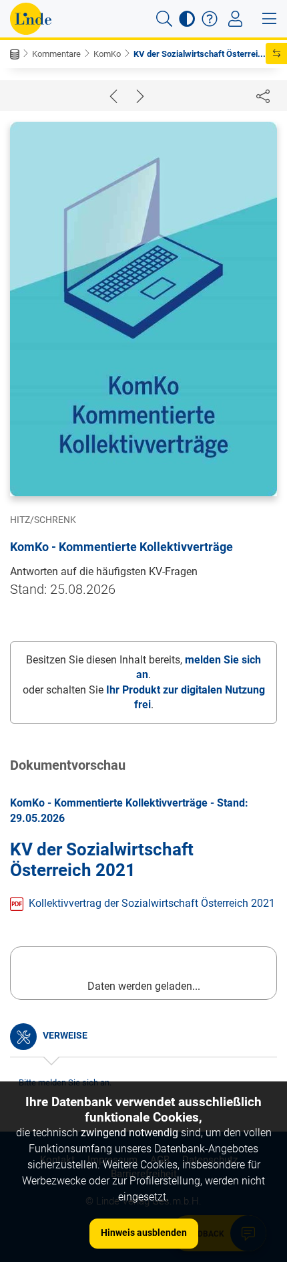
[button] (164, 19)
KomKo (107, 54)
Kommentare (56, 54)
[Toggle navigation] (235, 18)
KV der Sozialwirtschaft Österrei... (199, 54)
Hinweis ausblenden (144, 1232)
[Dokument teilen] (263, 96)
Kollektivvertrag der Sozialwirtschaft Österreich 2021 (152, 903)
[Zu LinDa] (30, 19)
